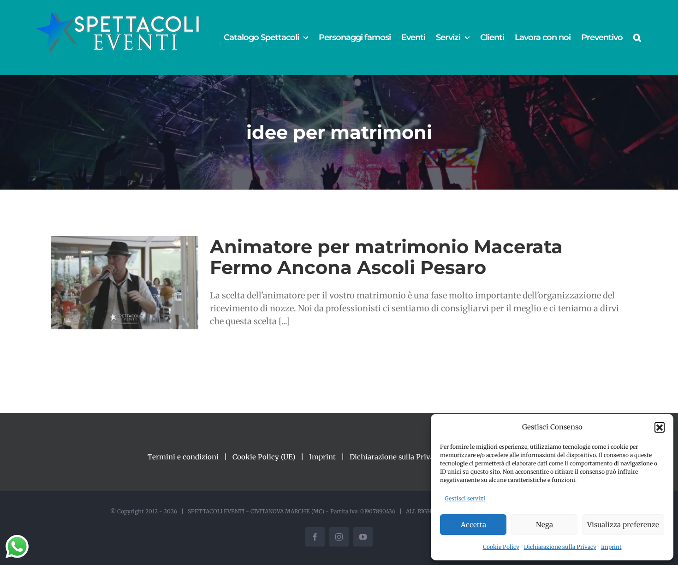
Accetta (473, 524)
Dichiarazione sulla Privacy (560, 546)
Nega (544, 524)
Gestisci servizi (465, 498)
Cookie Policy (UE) (263, 456)
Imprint (611, 546)
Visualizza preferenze (623, 524)
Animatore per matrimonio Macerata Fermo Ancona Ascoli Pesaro (386, 257)
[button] (659, 427)
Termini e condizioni (183, 456)
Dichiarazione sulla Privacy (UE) (404, 456)
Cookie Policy (501, 546)
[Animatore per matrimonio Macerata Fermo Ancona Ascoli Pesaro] (124, 282)
